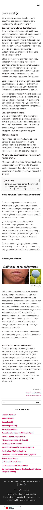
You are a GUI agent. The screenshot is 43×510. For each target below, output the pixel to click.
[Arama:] (21, 402)
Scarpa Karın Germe (10, 458)
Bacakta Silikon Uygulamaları (13, 436)
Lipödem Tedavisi (9, 415)
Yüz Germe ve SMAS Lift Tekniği (15, 440)
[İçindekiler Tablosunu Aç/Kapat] (36, 181)
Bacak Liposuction (9, 429)
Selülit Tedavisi (8, 418)
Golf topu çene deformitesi (17, 186)
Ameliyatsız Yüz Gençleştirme (14, 451)
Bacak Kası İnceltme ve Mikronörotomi (17, 433)
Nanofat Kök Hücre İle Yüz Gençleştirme (18, 447)
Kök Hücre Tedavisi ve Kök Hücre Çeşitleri (19, 455)
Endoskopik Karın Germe (12, 462)
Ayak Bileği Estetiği (9, 426)
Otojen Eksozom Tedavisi (12, 444)
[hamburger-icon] (38, 5)
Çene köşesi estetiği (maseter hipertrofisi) (26, 189)
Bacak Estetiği (7, 422)
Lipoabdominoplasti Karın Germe (15, 465)
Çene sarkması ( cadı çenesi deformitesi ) (21, 184)
